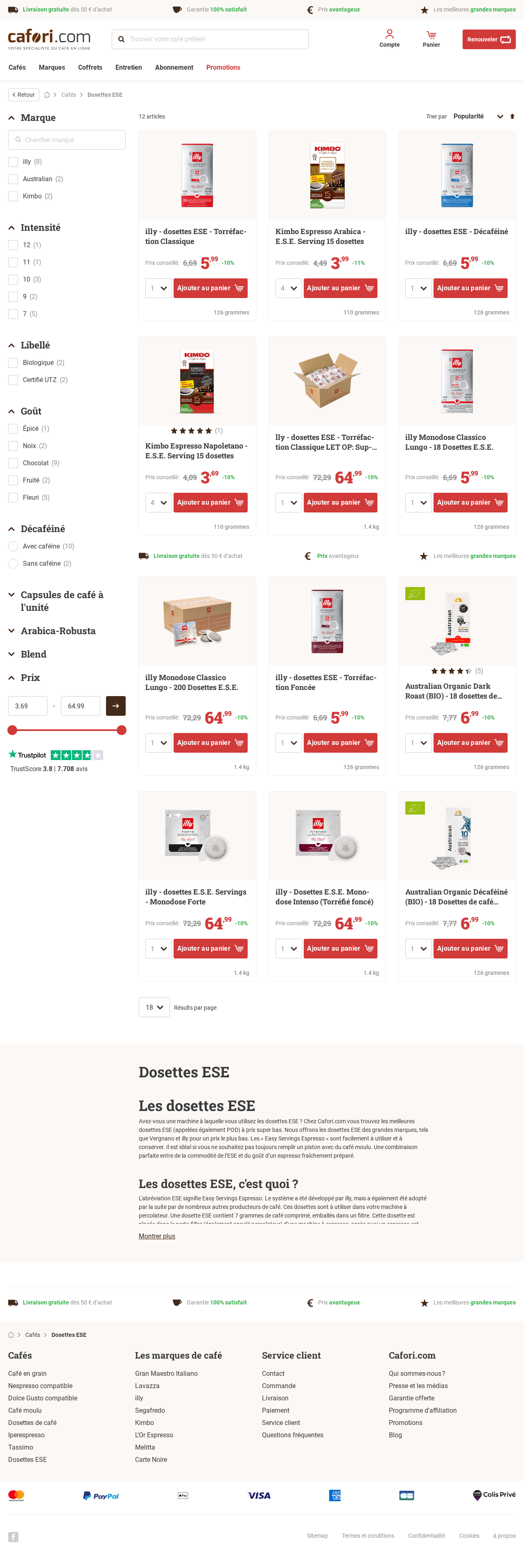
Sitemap (317, 1535)
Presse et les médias (418, 1386)
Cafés (20, 1355)
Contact (273, 1373)
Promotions (405, 1423)
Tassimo (20, 1447)
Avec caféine (41, 546)
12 (26, 245)
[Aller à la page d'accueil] (47, 95)
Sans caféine (41, 563)
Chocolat (35, 463)
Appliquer (116, 706)
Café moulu (25, 1410)
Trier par (436, 116)
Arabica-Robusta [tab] (58, 630)
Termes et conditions (368, 1535)
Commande (279, 1386)
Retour (26, 94)
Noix (29, 446)
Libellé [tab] (35, 345)
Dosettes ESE (27, 1460)
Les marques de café (178, 1355)
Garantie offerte (411, 1398)
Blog (395, 1435)
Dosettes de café (32, 1423)
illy (27, 162)
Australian (37, 179)
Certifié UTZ (40, 380)
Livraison (275, 1398)
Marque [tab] (38, 117)
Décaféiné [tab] (43, 528)
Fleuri (31, 497)
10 (26, 279)
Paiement (275, 1410)
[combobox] (210, 39)
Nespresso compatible (40, 1386)
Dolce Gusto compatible (42, 1398)
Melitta (145, 1447)
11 (26, 262)
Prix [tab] (30, 677)
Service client (291, 1355)
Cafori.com (412, 1355)
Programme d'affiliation (423, 1410)
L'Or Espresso (154, 1435)
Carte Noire (151, 1460)
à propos (504, 1535)
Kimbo (32, 196)
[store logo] (55, 39)
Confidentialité (426, 1535)
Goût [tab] (31, 411)
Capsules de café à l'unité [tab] (62, 600)
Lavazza (147, 1386)
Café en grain (27, 1373)
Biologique (38, 362)
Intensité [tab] (41, 227)
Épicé (30, 428)
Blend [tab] (34, 654)
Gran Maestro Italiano (166, 1373)
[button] (389, 40)
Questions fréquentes (292, 1435)
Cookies (469, 1535)
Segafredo (150, 1410)
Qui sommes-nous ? (417, 1373)
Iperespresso (26, 1435)
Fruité (31, 480)
